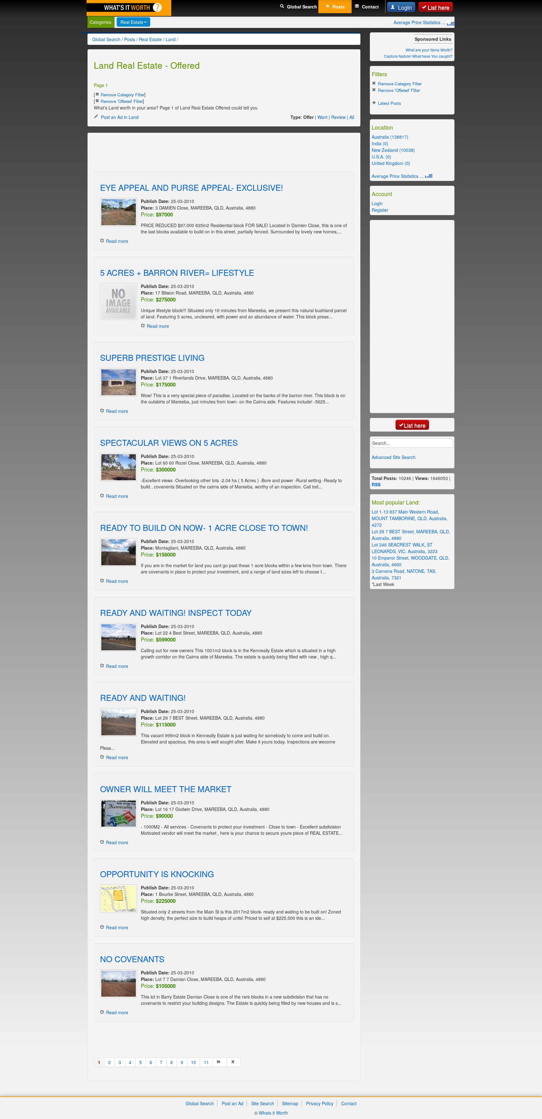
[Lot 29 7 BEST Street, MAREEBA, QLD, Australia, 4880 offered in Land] (117, 722)
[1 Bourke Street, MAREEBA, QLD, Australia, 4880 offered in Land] (117, 898)
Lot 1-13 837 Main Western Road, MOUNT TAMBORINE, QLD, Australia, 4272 (410, 518)
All (351, 117)
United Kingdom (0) (391, 163)
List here (438, 7)
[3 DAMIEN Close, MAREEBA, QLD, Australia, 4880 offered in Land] (117, 212)
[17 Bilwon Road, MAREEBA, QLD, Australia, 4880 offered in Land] (117, 301)
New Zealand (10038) (393, 150)
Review (338, 117)
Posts (338, 6)
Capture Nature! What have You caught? (418, 56)
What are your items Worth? (429, 49)
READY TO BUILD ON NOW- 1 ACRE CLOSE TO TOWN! (204, 527)
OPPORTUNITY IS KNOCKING (157, 873)
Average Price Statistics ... (420, 22)
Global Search (301, 6)
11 (206, 1062)
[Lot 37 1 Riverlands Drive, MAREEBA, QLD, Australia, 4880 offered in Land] (117, 382)
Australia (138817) (390, 137)
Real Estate (131, 22)
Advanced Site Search (394, 457)
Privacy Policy (319, 1103)
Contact (370, 6)
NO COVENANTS (132, 958)
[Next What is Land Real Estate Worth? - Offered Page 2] (220, 1062)
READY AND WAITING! (143, 697)
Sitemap (290, 1103)
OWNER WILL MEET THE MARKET (165, 788)
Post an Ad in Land (119, 117)
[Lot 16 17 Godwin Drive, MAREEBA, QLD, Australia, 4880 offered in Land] (117, 813)
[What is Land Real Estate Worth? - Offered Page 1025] (234, 1062)
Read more (117, 241)
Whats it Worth (273, 1113)
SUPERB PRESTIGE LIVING (152, 357)
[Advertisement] (208, 153)
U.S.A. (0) (381, 156)
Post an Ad (232, 1103)
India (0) (380, 143)
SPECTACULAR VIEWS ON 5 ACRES (169, 442)
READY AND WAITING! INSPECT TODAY (176, 612)
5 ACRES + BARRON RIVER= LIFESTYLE (177, 272)
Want (322, 117)
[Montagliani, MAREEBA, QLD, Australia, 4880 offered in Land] (117, 552)
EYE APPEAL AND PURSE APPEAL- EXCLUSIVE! (191, 187)
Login (404, 7)
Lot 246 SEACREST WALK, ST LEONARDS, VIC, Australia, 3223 (405, 547)
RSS (376, 484)
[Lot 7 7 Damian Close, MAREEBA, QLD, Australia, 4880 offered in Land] (117, 983)
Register (380, 210)
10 (193, 1062)
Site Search (262, 1103)
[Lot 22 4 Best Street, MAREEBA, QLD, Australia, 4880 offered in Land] (117, 637)
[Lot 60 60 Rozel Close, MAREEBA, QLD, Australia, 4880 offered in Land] (117, 467)
